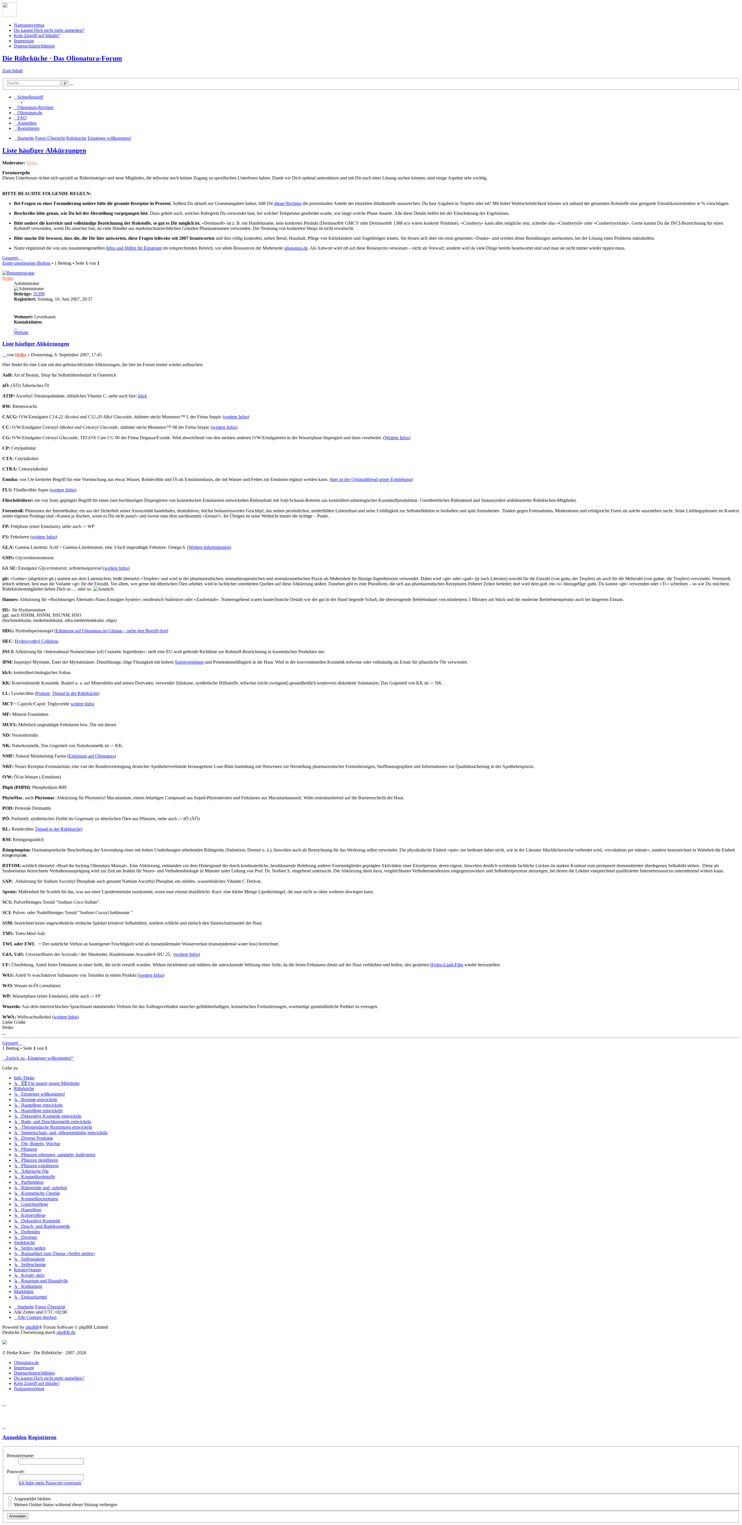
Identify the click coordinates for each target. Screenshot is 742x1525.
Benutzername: (20, 1455)
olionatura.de (296, 248)
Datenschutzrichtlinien (34, 45)
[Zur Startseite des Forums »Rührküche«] (9, 15)
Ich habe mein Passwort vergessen (50, 1482)
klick (142, 395)
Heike (7, 278)
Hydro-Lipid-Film (446, 964)
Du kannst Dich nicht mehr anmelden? (49, 30)
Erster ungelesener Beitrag (26, 263)
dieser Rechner (287, 203)
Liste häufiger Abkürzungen (44, 150)
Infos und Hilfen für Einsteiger (134, 248)
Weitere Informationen (209, 547)
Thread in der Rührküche (75, 693)
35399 (39, 293)
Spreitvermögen (189, 662)
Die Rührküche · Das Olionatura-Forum (62, 58)
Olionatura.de (26, 1362)
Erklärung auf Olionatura (91, 756)
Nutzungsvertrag (29, 25)
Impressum (24, 40)
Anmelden (14, 1437)
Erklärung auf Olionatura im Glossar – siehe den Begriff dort (111, 630)
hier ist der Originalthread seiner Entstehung (371, 479)
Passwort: (16, 1471)
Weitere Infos (397, 437)
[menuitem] (34, 107)
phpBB (32, 1327)
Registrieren (42, 1437)
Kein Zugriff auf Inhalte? (37, 35)
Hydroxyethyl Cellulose (37, 641)
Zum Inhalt (12, 70)
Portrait (43, 693)
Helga (31, 162)
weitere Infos (236, 416)
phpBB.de (66, 1332)
